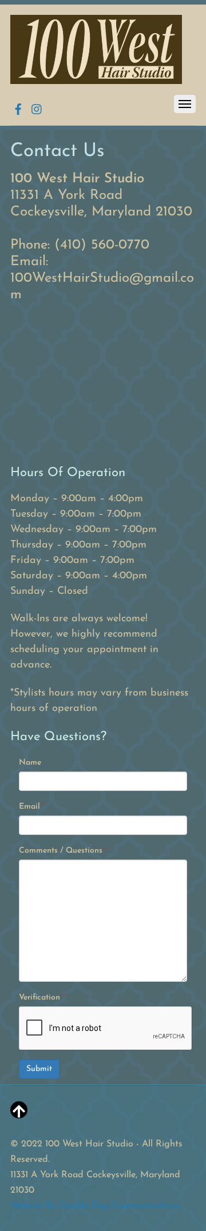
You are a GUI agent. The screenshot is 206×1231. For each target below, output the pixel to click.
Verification (42, 997)
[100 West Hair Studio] (96, 80)
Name (30, 762)
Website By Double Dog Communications (95, 1205)
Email (32, 806)
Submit (39, 1069)
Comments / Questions (63, 850)
